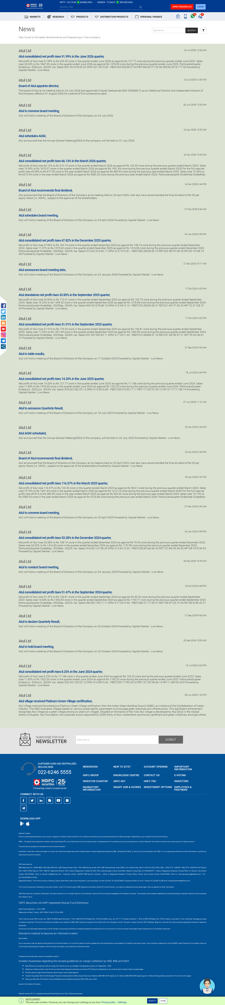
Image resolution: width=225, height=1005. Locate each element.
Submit (170, 739)
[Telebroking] (178, 16)
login (200, 6)
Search (191, 30)
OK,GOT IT (152, 1001)
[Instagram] (67, 800)
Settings (122, 1002)
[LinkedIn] (41, 800)
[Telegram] (23, 808)
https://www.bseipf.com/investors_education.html (35, 950)
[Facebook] (23, 800)
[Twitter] (32, 800)
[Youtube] (58, 800)
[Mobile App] (185, 16)
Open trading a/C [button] (182, 6)
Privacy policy (108, 1002)
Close (163, 1001)
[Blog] (49, 800)
